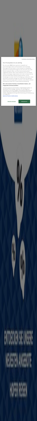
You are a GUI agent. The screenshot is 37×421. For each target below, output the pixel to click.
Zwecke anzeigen (12, 101)
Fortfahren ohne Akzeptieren (28, 59)
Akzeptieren (24, 101)
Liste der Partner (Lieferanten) (10, 96)
